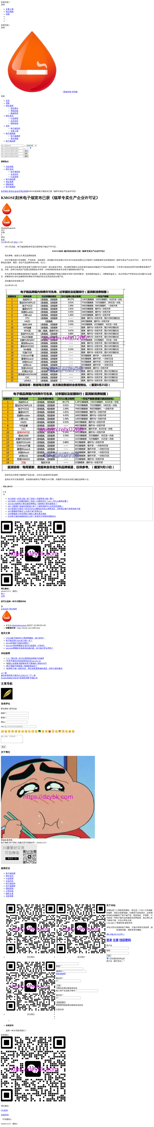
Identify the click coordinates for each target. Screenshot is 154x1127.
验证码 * (59, 978)
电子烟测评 (10, 187)
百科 (8, 126)
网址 (3, 722)
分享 (3, 596)
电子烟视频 (10, 133)
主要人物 (9, 9)
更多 (3, 240)
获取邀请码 (61, 974)
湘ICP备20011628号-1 (115, 934)
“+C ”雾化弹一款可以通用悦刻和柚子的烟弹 (25, 658)
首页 (8, 101)
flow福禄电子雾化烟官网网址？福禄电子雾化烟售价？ (32, 504)
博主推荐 (9, 182)
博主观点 (14, 108)
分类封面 (9, 891)
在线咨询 (5, 1115)
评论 (15, 242)
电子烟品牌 (10, 179)
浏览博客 (9, 167)
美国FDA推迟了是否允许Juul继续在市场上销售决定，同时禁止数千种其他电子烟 (44, 509)
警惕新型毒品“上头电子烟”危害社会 (25, 511)
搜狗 (26, 156)
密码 (108, 950)
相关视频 (9, 12)
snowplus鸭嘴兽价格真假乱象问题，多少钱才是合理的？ (29, 648)
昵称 (3, 713)
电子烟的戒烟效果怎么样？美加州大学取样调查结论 (32, 516)
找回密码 (125, 940)
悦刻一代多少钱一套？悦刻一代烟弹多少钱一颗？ (31, 499)
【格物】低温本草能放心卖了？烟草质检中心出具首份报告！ (36, 506)
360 (26, 154)
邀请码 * (59, 971)
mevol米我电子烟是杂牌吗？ (18, 643)
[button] (77, 96)
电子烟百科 (15, 128)
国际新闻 (9, 184)
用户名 (109, 945)
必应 (26, 151)
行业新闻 (14, 118)
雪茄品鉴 (14, 111)
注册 (116, 940)
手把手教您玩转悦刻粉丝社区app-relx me (24, 661)
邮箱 (3, 718)
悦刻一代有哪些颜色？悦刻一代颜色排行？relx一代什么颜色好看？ (38, 501)
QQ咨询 (4, 1110)
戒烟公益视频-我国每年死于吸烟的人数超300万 (27, 663)
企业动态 (14, 121)
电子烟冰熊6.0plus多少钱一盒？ (19, 641)
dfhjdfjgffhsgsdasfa (19, 625)
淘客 (8, 14)
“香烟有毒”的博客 (70, 92)
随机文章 (9, 894)
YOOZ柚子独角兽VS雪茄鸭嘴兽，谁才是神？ (25, 638)
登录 (109, 940)
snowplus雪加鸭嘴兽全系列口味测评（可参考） (26, 646)
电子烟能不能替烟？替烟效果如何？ (22, 666)
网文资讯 (9, 169)
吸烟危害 (14, 113)
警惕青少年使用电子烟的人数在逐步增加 (27, 514)
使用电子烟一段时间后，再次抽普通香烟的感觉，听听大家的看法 (35, 668)
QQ (2, 726)
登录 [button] (3, 5)
